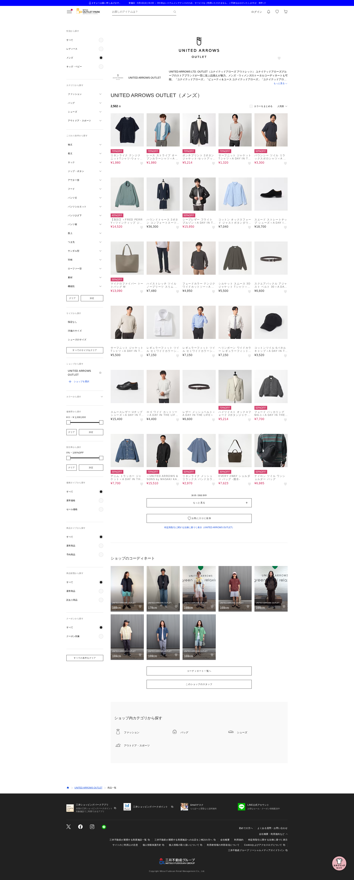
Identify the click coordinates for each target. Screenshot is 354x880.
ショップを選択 (81, 381)
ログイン (256, 12)
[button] (84, 40)
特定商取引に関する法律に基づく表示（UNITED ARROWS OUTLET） (199, 527)
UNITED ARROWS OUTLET (88, 787)
